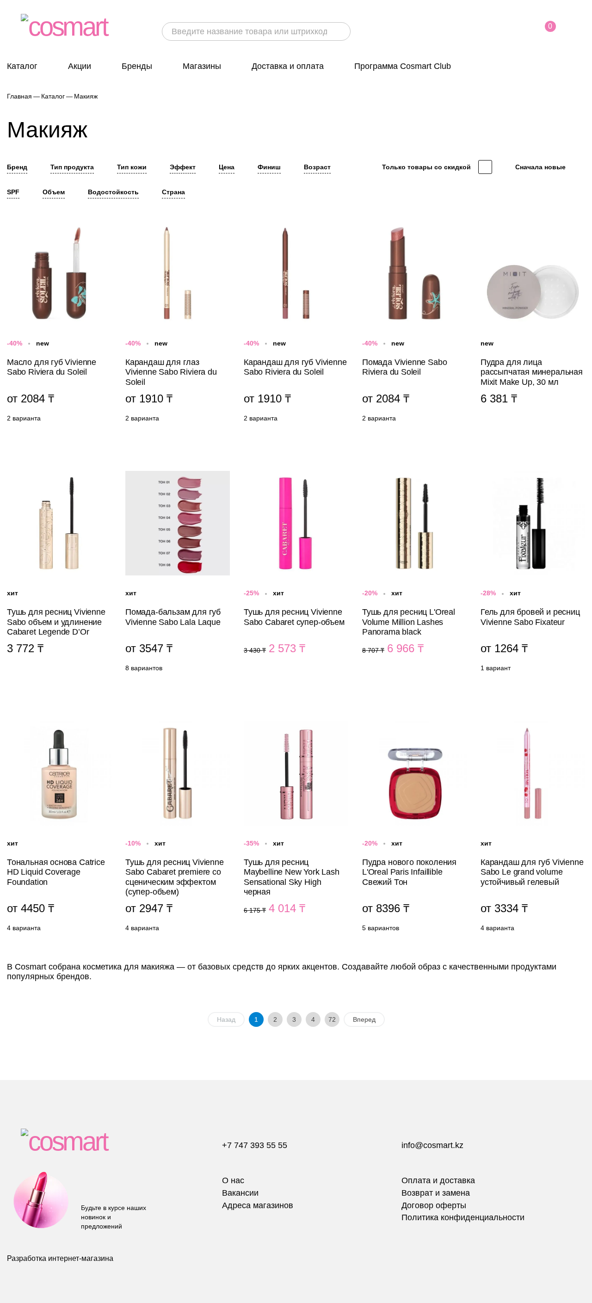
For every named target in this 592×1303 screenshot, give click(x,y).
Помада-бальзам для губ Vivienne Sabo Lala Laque (177, 573)
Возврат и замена (435, 1193)
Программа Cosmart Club (402, 66)
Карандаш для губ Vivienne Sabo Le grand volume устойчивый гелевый (533, 829)
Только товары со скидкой (426, 167)
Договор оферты (433, 1205)
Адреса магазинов (257, 1205)
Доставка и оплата (288, 66)
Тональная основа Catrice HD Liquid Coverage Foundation (59, 829)
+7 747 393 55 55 (254, 1145)
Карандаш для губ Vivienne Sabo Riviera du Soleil (296, 323)
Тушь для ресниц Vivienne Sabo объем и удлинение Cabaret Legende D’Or (59, 573)
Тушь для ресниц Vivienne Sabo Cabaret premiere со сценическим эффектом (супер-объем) (177, 829)
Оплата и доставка (438, 1180)
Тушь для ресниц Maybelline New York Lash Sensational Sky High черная (296, 829)
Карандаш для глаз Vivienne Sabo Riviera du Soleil (177, 323)
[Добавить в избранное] (104, 226)
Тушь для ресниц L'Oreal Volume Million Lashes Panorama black (414, 573)
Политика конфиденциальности (462, 1217)
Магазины (202, 66)
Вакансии (240, 1193)
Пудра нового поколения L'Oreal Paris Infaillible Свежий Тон (414, 829)
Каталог (22, 66)
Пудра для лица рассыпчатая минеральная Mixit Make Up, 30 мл (533, 323)
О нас (233, 1180)
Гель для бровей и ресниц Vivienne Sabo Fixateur (533, 573)
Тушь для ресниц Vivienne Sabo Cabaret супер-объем (296, 573)
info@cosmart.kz (432, 1145)
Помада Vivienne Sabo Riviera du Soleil (414, 323)
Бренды (137, 66)
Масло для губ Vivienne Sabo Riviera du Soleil (59, 323)
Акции (79, 66)
